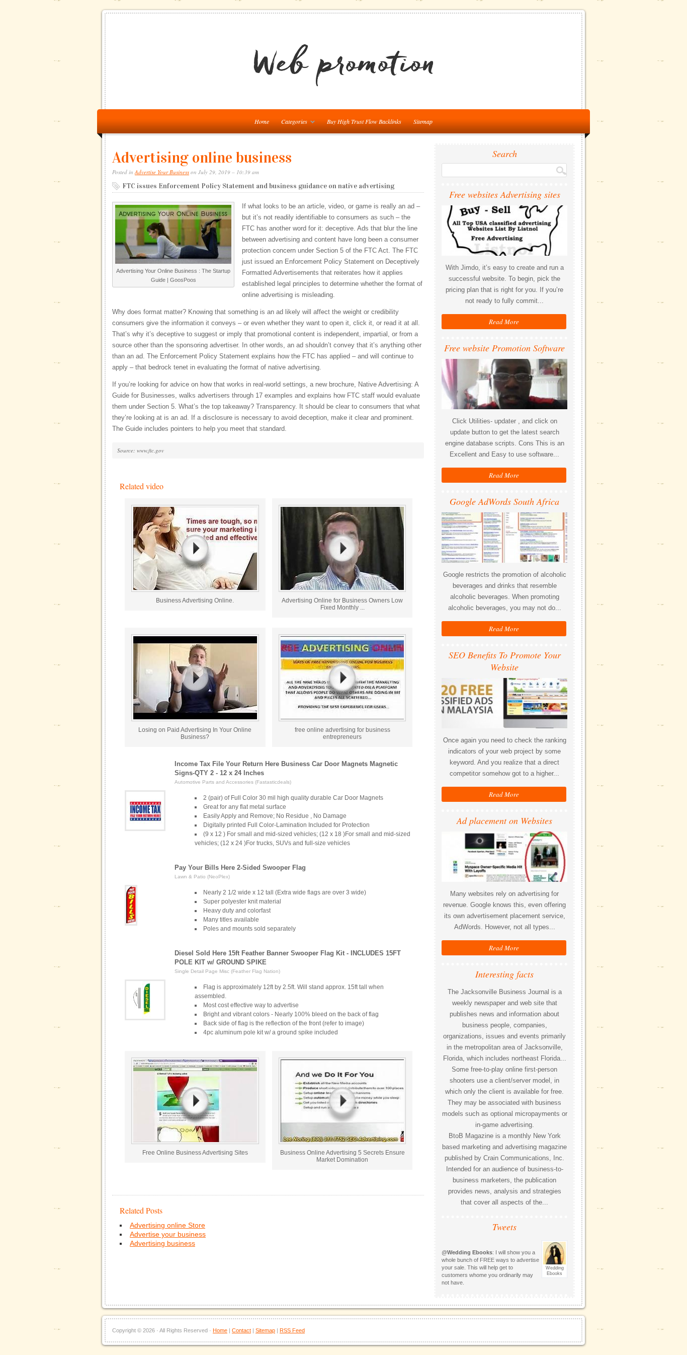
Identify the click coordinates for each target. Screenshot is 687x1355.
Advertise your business (168, 1234)
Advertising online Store (167, 1225)
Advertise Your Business (162, 172)
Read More (504, 321)
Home (220, 1330)
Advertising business (162, 1243)
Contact (241, 1330)
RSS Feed (292, 1330)
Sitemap (423, 121)
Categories (291, 123)
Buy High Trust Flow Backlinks (364, 121)
